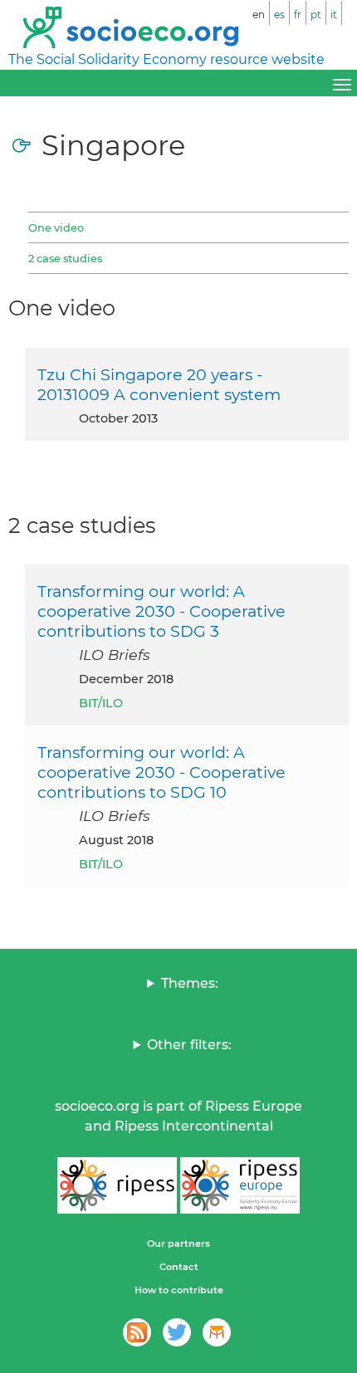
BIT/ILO (101, 703)
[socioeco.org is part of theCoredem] (217, 1332)
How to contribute (178, 1290)
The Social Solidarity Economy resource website (166, 59)
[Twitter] (177, 1332)
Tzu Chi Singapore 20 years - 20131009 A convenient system (159, 384)
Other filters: (189, 1045)
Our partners (178, 1243)
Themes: (189, 983)
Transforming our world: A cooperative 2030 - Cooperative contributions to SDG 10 (161, 772)
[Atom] (137, 1332)
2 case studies (65, 258)
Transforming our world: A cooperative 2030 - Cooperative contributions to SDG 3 (161, 611)
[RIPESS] (117, 1185)
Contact (178, 1267)
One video (56, 227)
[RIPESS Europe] (240, 1185)
